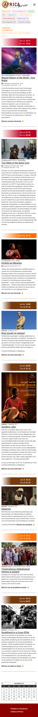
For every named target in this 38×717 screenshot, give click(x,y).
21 (34, 694)
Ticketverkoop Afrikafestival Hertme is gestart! (15, 570)
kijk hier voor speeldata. (24, 524)
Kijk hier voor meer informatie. (11, 355)
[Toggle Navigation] (34, 4)
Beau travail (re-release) (13, 333)
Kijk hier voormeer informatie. (11, 121)
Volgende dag (7, 30)
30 (9, 699)
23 (9, 696)
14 (34, 691)
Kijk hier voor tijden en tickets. (11, 666)
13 (29, 691)
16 (9, 694)
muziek (18, 260)
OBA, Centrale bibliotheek (8, 75)
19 (24, 694)
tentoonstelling (26, 75)
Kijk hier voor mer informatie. (11, 293)
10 (14, 691)
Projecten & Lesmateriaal (19, 709)
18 (19, 694)
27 (29, 696)
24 (14, 696)
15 (4, 694)
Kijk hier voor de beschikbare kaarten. (14, 587)
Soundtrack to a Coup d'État (15, 632)
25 (19, 696)
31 (14, 699)
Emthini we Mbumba (11, 263)
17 (14, 694)
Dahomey (6, 509)
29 (4, 699)
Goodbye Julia (8, 427)
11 (19, 691)
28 (34, 696)
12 (24, 691)
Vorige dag (6, 28)
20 (29, 694)
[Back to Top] (35, 714)
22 (4, 696)
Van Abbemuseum (6, 160)
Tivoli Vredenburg (6, 260)
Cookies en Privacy (17, 712)
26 (24, 696)
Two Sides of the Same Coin (15, 163)
